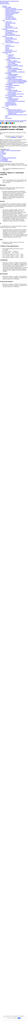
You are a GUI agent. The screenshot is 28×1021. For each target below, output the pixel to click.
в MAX (20, 137)
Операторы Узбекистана (11, 104)
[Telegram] (4, 123)
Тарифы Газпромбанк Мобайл (15, 79)
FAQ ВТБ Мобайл (12, 75)
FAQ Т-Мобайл (11, 63)
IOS (6, 117)
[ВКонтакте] (1, 123)
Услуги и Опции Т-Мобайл (14, 62)
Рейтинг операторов (4, 3)
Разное (7, 115)
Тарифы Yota (11, 54)
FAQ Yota (10, 56)
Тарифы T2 (8, 45)
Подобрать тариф (4, 2)
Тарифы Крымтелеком (13, 98)
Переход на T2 (8, 49)
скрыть (8, 149)
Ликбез (7, 108)
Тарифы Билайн (9, 37)
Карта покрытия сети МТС (11, 27)
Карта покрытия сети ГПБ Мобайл (16, 82)
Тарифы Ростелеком (12, 90)
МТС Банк (7, 25)
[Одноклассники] (3, 123)
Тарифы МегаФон (9, 30)
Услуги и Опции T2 (10, 46)
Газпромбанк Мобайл (10, 78)
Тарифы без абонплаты (10, 8)
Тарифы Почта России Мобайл (15, 96)
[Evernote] (14, 123)
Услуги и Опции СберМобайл (15, 69)
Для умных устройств (10, 18)
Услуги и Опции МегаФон (11, 31)
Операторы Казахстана (10, 103)
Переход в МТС (9, 26)
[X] (6, 123)
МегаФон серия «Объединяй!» (12, 12)
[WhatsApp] (8, 123)
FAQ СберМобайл (12, 70)
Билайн (4, 36)
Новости (5, 5)
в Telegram (13, 137)
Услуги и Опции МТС (10, 23)
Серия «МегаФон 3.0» (10, 10)
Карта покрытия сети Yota (14, 58)
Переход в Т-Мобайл (13, 64)
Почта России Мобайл (10, 95)
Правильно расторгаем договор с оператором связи (16, 113)
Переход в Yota (11, 57)
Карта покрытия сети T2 (11, 51)
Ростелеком (8, 88)
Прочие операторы (7, 52)
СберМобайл (8, 67)
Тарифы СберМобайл (13, 68)
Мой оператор (8, 86)
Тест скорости (8, 118)
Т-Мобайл (7, 59)
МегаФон (5, 29)
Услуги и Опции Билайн (11, 38)
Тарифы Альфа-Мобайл (13, 85)
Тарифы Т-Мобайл (12, 60)
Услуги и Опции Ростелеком (14, 91)
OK (19, 1018)
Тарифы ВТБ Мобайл (13, 74)
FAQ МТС (7, 24)
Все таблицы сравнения (11, 19)
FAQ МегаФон (8, 32)
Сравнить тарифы (7, 7)
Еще (4, 107)
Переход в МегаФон (10, 34)
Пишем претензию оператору (15, 109)
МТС (4, 20)
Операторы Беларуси (10, 102)
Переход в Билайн (9, 41)
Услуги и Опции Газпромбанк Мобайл (17, 80)
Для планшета (8, 15)
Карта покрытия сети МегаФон (12, 35)
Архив (6, 106)
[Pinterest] (12, 123)
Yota (6, 53)
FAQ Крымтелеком (12, 99)
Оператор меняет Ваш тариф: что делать (17, 114)
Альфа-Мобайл (8, 84)
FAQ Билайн (8, 40)
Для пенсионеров (9, 16)
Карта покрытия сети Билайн (12, 42)
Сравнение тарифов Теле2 (11, 13)
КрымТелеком (8, 97)
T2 (3, 43)
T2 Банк (7, 48)
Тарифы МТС (8, 21)
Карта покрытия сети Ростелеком (16, 93)
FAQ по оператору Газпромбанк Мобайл (17, 81)
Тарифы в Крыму (9, 14)
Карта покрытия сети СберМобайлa (16, 71)
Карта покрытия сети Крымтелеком (16, 101)
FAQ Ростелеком (12, 92)
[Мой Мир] (10, 123)
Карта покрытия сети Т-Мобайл (15, 65)
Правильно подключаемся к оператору (17, 110)
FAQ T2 (7, 47)
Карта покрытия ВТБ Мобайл (15, 76)
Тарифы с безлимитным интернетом (13, 9)
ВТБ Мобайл (8, 73)
